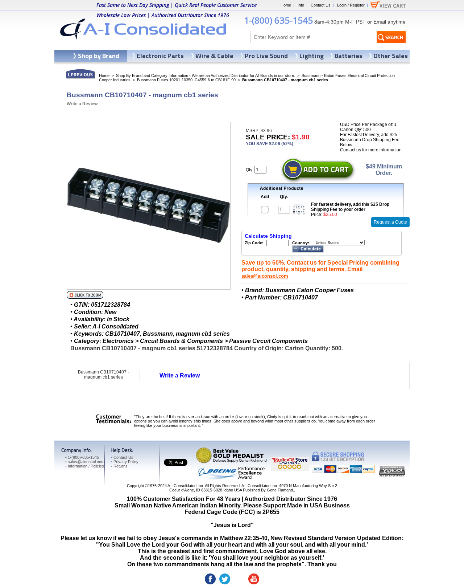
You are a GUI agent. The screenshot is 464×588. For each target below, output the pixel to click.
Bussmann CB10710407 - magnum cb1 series (103, 374)
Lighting (311, 56)
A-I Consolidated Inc (185, 485)
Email (379, 22)
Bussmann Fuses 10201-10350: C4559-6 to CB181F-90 (186, 80)
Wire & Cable (214, 56)
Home (286, 5)
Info (301, 5)
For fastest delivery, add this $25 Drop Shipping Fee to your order (350, 207)
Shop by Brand (98, 56)
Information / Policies (84, 466)
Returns (119, 466)
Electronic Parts (160, 56)
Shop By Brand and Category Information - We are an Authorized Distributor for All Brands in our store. (205, 75)
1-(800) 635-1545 (278, 20)
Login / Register (351, 5)
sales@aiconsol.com (264, 276)
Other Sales (390, 56)
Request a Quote (390, 222)
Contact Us (321, 5)
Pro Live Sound (266, 56)
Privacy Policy (124, 462)
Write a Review (82, 103)
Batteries (348, 56)
